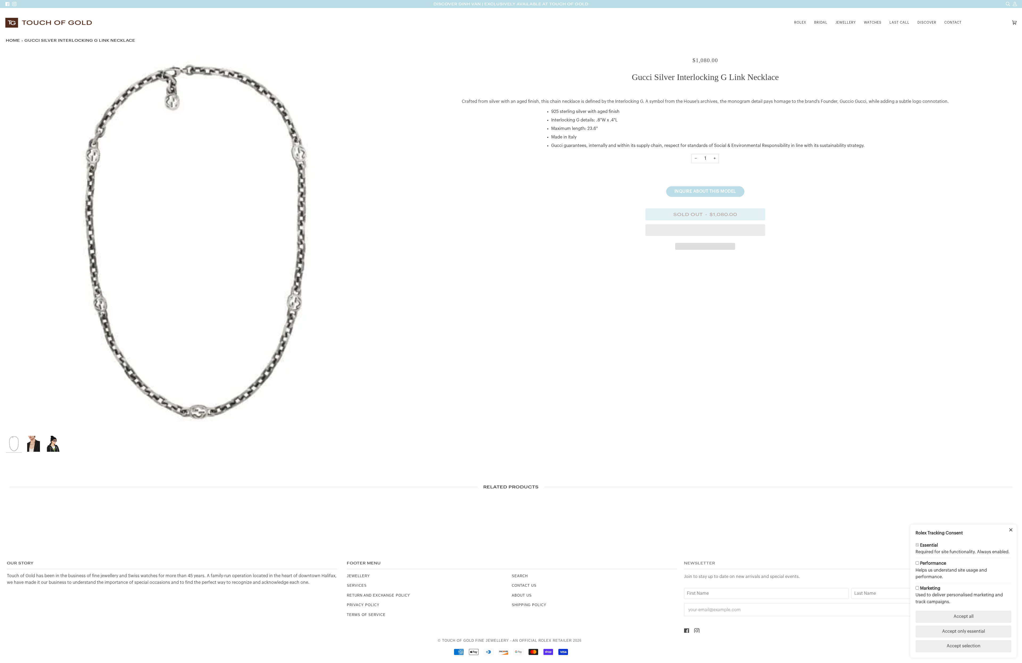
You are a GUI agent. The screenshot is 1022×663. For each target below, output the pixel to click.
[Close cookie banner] (1011, 530)
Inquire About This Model (705, 191)
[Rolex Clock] (988, 22)
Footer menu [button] (364, 563)
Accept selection (963, 646)
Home (13, 41)
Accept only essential (963, 631)
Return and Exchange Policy (378, 595)
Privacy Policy (363, 605)
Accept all (964, 616)
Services (357, 586)
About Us (522, 595)
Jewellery (358, 576)
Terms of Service (366, 615)
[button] (800, 23)
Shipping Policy (529, 605)
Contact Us (524, 586)
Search (520, 576)
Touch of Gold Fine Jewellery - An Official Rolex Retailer (507, 641)
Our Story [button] (20, 563)
